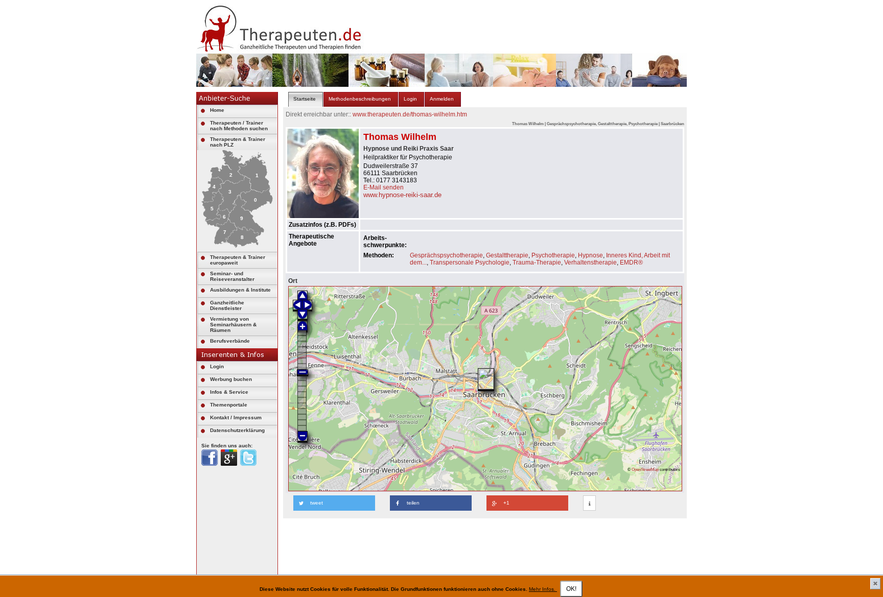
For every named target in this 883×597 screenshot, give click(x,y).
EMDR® (631, 262)
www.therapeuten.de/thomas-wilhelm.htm (410, 114)
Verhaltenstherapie (590, 262)
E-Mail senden (383, 187)
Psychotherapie (553, 255)
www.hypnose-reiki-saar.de (402, 195)
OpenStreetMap (645, 469)
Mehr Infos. (543, 589)
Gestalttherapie (507, 255)
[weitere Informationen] (589, 503)
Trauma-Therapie (537, 262)
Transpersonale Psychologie (469, 262)
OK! (571, 588)
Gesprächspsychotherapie (446, 255)
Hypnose (590, 255)
